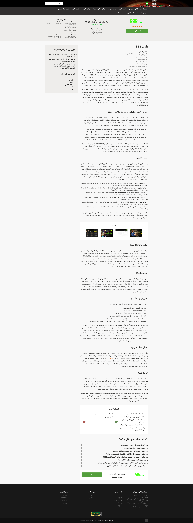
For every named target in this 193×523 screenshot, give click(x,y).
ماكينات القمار (69, 85)
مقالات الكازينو (131, 13)
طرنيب (118, 506)
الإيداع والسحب (142, 13)
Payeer (91, 497)
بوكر (103, 9)
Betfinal (65, 503)
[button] (114, 445)
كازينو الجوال (96, 9)
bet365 (65, 495)
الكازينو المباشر (133, 9)
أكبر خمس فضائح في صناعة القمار (139, 506)
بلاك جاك (70, 80)
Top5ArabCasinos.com (85, 520)
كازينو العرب (143, 9)
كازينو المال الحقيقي (63, 9)
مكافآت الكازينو (76, 9)
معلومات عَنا (121, 13)
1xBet (65, 502)
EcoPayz (91, 495)
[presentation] (83, 233)
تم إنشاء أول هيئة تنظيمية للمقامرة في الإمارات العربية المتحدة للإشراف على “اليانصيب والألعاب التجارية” (64, 66)
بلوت (71, 87)
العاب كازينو (122, 9)
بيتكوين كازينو (86, 9)
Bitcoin (111, 358)
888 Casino (64, 497)
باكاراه (71, 83)
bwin (66, 499)
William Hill (64, 500)
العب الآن (92, 474)
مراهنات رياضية (111, 9)
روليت (71, 78)
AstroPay (91, 499)
